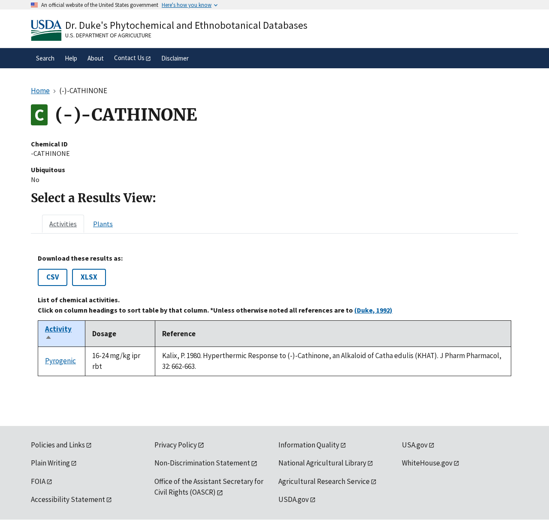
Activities (63, 223)
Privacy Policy (175, 445)
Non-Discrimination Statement (202, 463)
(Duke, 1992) (373, 310)
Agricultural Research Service (324, 481)
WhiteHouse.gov (427, 463)
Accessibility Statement (68, 499)
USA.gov (415, 445)
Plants (103, 223)
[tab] (63, 224)
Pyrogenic (60, 360)
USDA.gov (293, 499)
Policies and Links (58, 445)
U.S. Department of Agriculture (108, 35)
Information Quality (308, 445)
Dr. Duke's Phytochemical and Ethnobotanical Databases (186, 25)
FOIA (38, 481)
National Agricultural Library (322, 463)
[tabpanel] (274, 315)
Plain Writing (50, 463)
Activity (58, 333)
